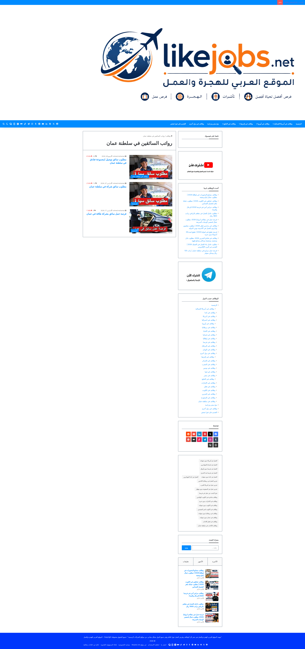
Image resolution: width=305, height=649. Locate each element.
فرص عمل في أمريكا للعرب (208, 485)
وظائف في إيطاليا (209, 338)
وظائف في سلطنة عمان (206, 401)
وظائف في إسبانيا (209, 335)
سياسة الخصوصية (124, 645)
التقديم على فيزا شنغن (178, 124)
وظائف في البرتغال (208, 346)
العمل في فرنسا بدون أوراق (209, 469)
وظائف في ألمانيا (209, 331)
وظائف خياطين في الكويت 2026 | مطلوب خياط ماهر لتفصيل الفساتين (194, 584)
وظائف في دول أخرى (196, 124)
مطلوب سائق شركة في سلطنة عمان (107, 186)
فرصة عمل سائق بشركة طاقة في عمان (106, 213)
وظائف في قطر (209, 387)
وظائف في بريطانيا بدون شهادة (208, 513)
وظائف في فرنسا (209, 342)
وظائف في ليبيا (210, 372)
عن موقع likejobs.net (139, 645)
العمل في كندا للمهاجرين (190, 477)
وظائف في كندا (210, 313)
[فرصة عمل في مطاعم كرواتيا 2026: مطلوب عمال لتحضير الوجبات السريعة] (212, 617)
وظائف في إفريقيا (246, 124)
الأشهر (200, 561)
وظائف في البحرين (208, 394)
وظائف (168, 136)
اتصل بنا (163, 645)
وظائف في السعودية (208, 398)
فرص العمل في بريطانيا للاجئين (207, 481)
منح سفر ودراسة (213, 124)
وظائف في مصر (209, 375)
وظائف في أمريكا (209, 316)
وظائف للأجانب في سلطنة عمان (207, 525)
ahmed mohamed (119, 156)
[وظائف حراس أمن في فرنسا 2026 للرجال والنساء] (212, 596)
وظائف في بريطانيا (208, 327)
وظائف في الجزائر (208, 361)
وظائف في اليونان (209, 350)
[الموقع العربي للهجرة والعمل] (197, 62)
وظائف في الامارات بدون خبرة (208, 501)
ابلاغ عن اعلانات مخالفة (91, 645)
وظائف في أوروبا (263, 124)
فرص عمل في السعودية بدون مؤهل (206, 489)
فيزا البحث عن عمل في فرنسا (208, 493)
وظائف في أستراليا (208, 320)
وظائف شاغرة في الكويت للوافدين (207, 497)
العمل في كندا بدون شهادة (209, 477)
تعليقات (186, 561)
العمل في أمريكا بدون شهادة (208, 461)
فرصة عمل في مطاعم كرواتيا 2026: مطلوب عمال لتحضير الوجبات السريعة (193, 616)
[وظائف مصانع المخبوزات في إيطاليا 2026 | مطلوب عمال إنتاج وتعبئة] (212, 573)
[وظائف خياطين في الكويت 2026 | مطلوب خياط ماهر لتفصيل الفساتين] (212, 585)
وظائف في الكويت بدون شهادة (208, 505)
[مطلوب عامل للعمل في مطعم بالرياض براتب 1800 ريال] (212, 607)
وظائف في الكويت (208, 390)
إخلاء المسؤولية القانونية (109, 645)
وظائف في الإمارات (208, 383)
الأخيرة (214, 561)
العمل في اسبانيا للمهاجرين (209, 465)
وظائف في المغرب (208, 364)
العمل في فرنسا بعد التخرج (209, 473)
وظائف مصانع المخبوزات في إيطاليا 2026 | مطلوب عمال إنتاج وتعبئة (194, 572)
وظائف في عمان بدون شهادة (208, 517)
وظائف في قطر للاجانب (210, 521)
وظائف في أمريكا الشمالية (283, 124)
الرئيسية (299, 124)
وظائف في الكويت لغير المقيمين (207, 509)
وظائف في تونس (209, 368)
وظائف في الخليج (230, 124)
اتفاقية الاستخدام (153, 645)
